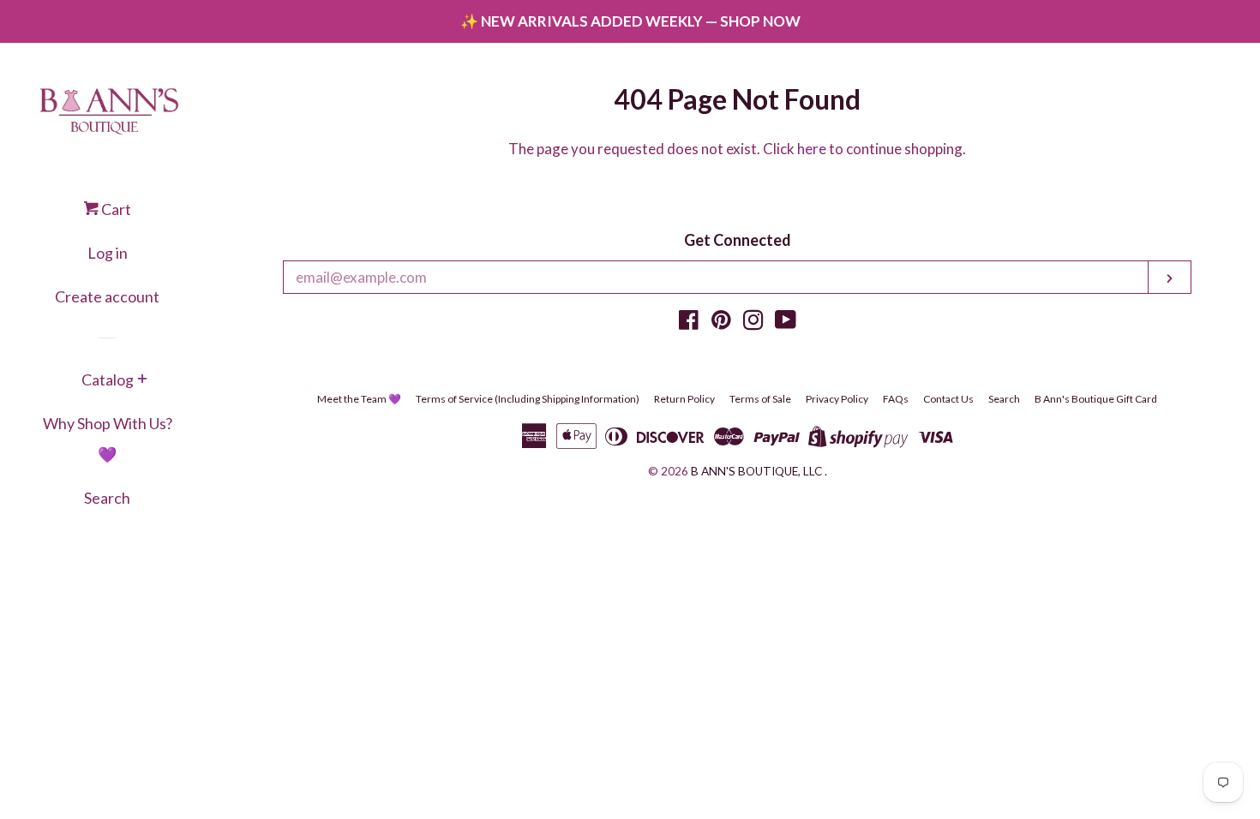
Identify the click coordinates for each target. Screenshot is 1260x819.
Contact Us (948, 398)
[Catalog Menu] (142, 380)
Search (107, 497)
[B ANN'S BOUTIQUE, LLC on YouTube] (785, 323)
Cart (115, 209)
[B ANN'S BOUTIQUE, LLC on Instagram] (753, 323)
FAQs (896, 398)
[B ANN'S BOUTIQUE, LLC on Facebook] (688, 323)
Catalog (107, 379)
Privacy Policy (837, 398)
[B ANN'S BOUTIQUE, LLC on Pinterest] (721, 323)
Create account (107, 296)
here (811, 149)
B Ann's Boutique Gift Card (1096, 398)
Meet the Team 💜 (359, 398)
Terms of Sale (760, 398)
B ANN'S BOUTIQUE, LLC (756, 471)
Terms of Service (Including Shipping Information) (527, 398)
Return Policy (684, 398)
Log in (107, 252)
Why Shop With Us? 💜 (107, 438)
